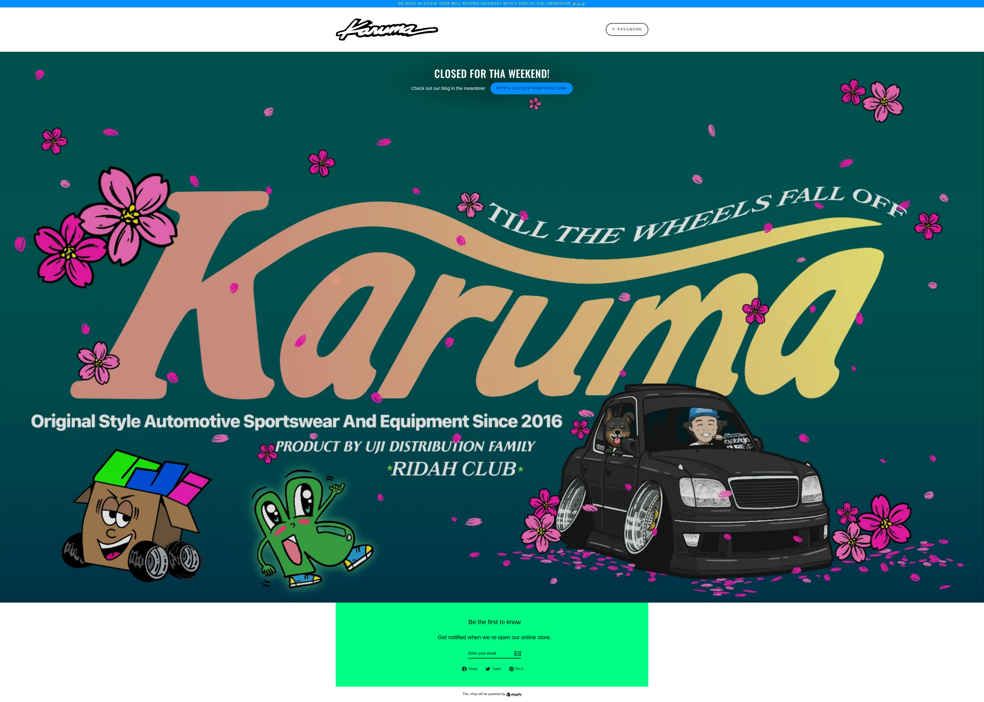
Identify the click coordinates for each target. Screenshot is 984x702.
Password (630, 29)
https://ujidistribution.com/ (531, 88)
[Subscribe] (517, 653)
